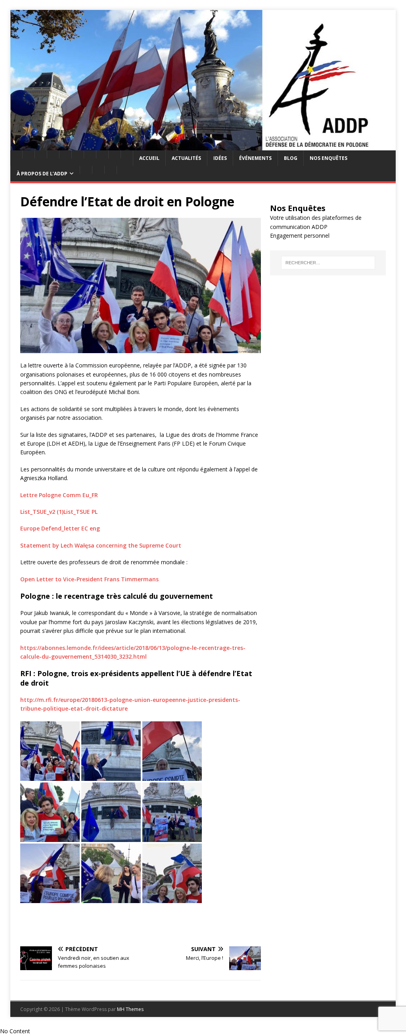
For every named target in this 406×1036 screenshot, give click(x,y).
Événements (255, 158)
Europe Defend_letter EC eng (60, 528)
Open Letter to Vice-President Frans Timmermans (89, 579)
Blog (290, 158)
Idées (220, 158)
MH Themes (130, 1009)
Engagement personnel (299, 235)
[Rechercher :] (328, 262)
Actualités (186, 158)
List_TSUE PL (80, 511)
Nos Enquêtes (328, 158)
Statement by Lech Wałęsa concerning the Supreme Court (100, 545)
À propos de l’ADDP (42, 173)
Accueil (149, 158)
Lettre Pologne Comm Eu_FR (60, 495)
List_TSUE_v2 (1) (41, 511)
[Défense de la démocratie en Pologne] (203, 146)
